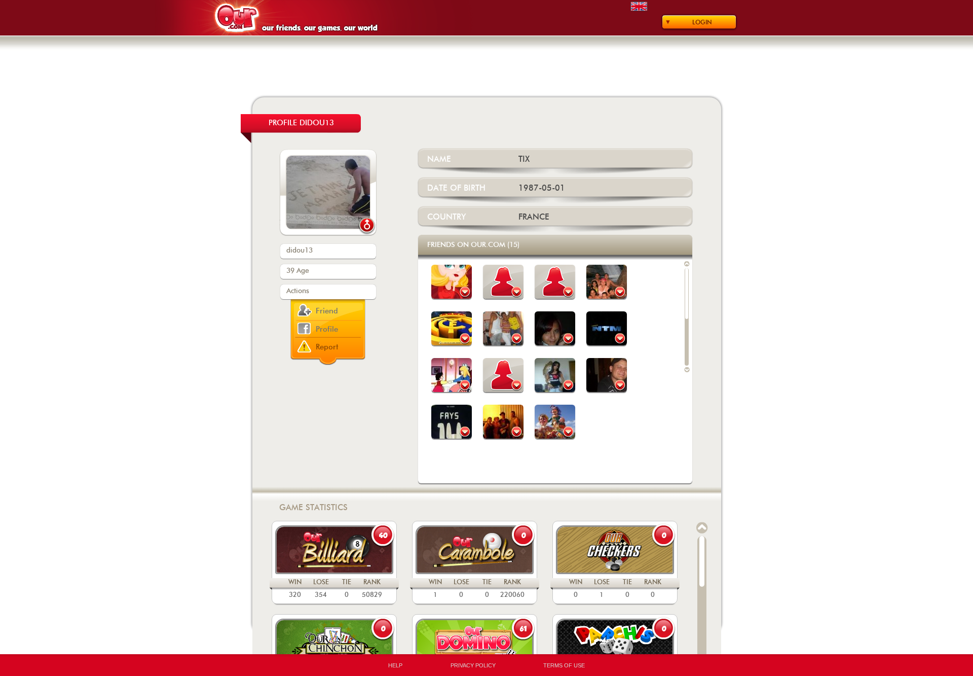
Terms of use (564, 665)
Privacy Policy (473, 665)
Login (702, 22)
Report (327, 347)
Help (395, 665)
